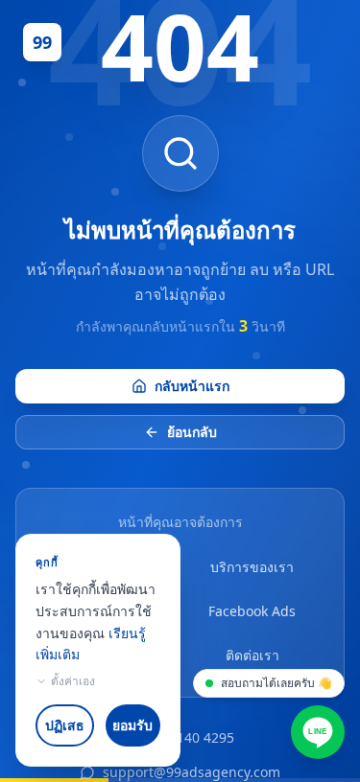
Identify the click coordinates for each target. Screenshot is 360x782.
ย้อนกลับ (192, 432)
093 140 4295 (192, 737)
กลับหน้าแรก (192, 386)
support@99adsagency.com (191, 772)
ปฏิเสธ (64, 725)
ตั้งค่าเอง (73, 681)
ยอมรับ (132, 725)
